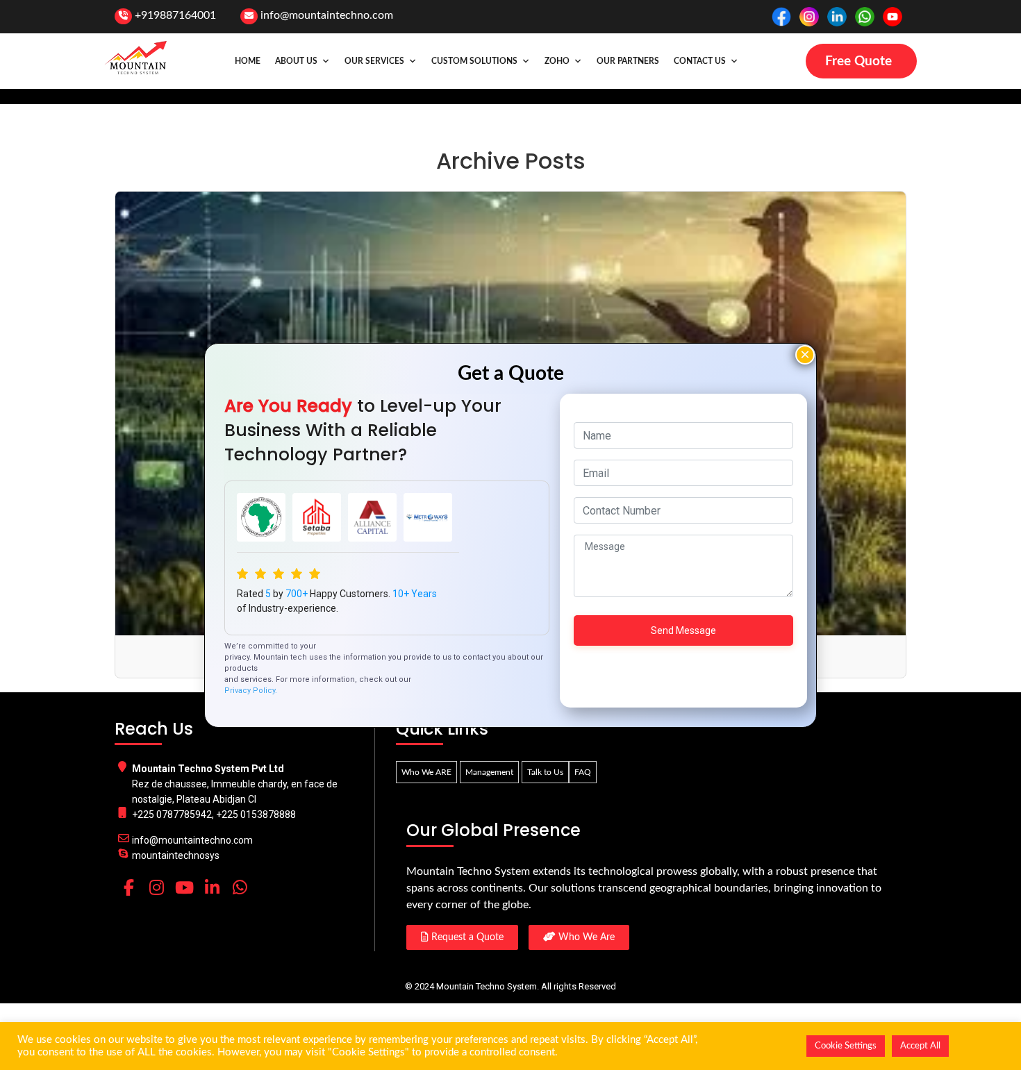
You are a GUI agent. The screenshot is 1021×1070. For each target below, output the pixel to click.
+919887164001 (175, 15)
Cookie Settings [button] (846, 1046)
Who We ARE (426, 772)
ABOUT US (296, 61)
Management (489, 772)
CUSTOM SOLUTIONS (474, 61)
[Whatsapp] (239, 887)
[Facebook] (128, 887)
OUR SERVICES (374, 61)
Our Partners (628, 61)
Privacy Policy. (250, 690)
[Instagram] (156, 887)
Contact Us (700, 61)
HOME (247, 61)
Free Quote (858, 61)
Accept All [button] (920, 1046)
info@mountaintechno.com (326, 15)
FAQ (582, 772)
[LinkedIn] (211, 887)
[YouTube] (184, 887)
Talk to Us (545, 772)
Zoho (557, 61)
